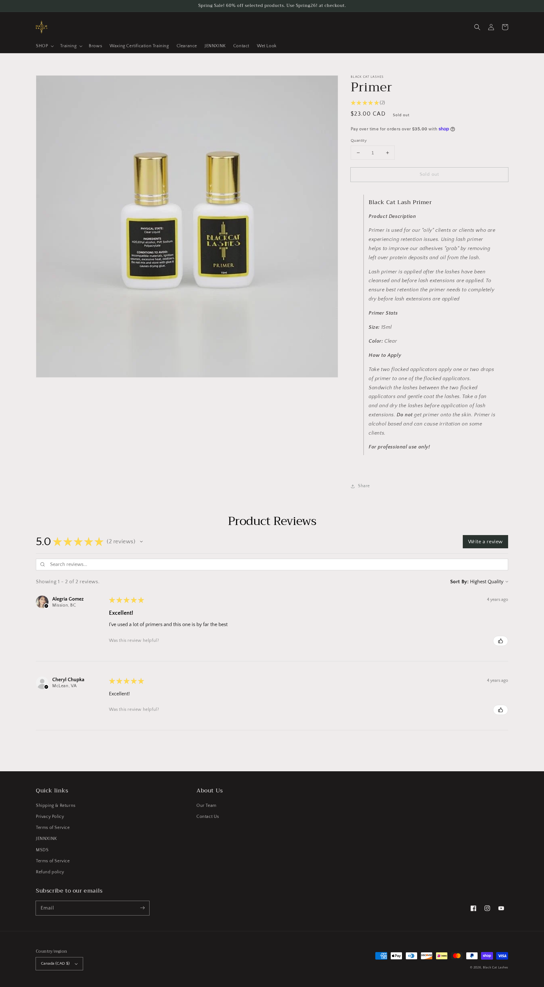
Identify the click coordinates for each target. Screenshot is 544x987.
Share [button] (364, 485)
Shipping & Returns (56, 805)
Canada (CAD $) (55, 963)
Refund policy (50, 872)
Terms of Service (53, 827)
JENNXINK (46, 838)
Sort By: (459, 582)
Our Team (206, 805)
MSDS (42, 850)
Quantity (359, 140)
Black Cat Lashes (495, 967)
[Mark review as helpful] (500, 641)
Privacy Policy (50, 816)
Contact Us (207, 816)
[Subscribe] (142, 908)
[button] (477, 27)
